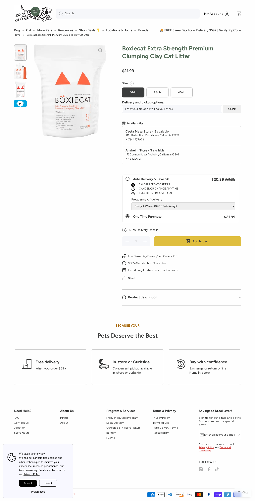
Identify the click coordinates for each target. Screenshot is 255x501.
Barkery (111, 432)
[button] (140, 230)
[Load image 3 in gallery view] (20, 90)
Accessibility (161, 432)
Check (232, 108)
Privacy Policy (161, 417)
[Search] (59, 14)
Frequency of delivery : (147, 199)
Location (20, 427)
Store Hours (21, 432)
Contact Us (21, 422)
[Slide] (132, 83)
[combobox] (128, 14)
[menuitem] (20, 30)
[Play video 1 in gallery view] (20, 103)
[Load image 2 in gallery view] (20, 71)
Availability (135, 123)
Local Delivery (115, 422)
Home (17, 34)
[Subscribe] (238, 435)
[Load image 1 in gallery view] (20, 52)
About (64, 422)
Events (110, 438)
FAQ (16, 417)
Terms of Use (161, 422)
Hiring (64, 417)
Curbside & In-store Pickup (123, 427)
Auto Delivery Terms (165, 427)
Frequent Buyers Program (122, 417)
